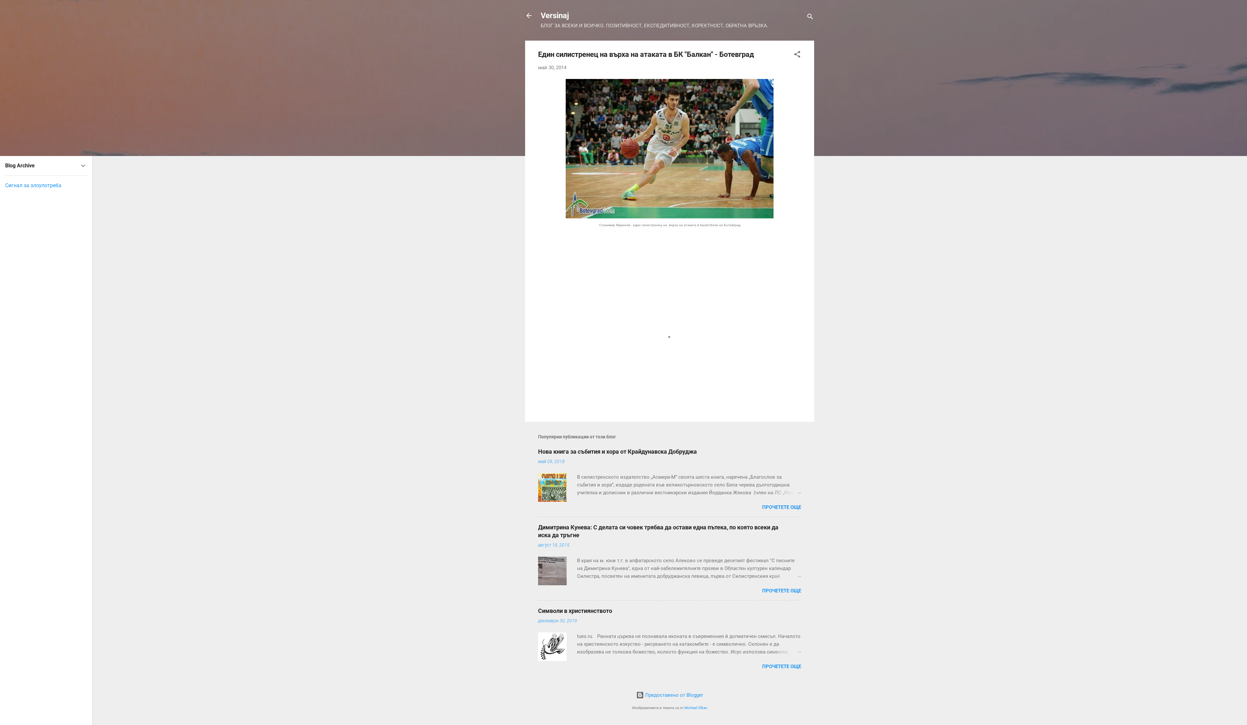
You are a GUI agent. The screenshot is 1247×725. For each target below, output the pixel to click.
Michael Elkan (696, 708)
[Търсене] (810, 18)
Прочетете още (781, 507)
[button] (797, 55)
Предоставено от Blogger (673, 695)
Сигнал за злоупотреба (33, 185)
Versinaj (555, 15)
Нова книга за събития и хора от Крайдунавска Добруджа (617, 451)
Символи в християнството (575, 610)
